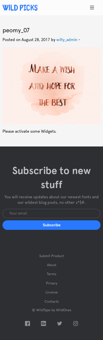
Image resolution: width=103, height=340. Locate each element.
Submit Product (51, 256)
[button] (51, 225)
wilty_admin (66, 40)
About (51, 265)
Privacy (51, 283)
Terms (51, 274)
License (52, 292)
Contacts (51, 301)
